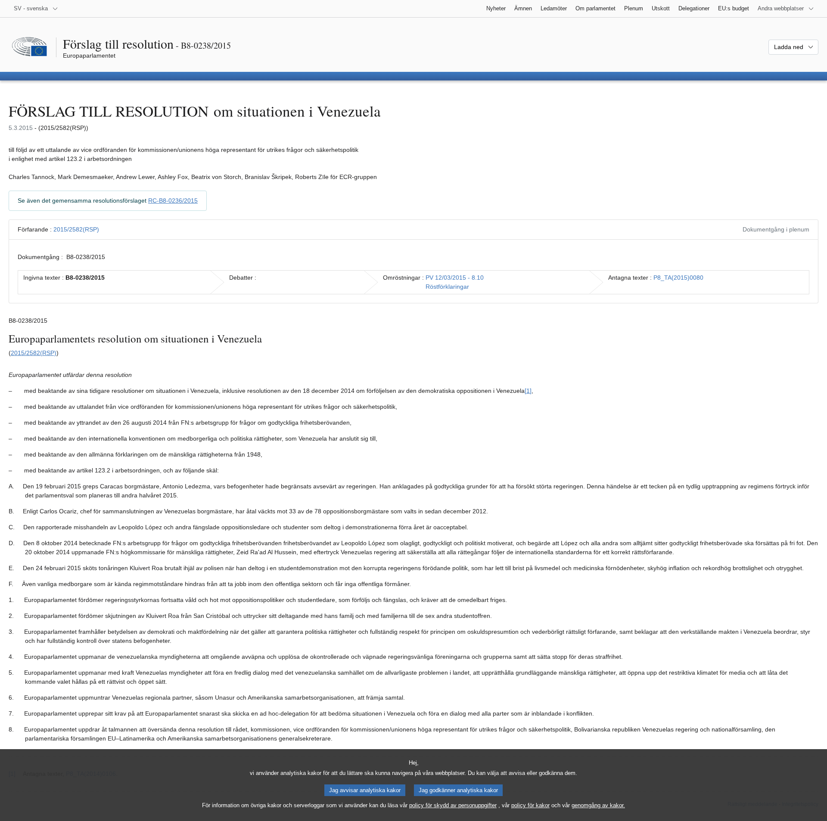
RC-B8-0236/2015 (173, 200)
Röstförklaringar (447, 286)
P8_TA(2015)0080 (678, 277)
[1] (528, 390)
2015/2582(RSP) (76, 229)
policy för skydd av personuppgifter (453, 805)
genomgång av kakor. (598, 805)
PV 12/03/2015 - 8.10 (455, 277)
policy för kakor (530, 805)
